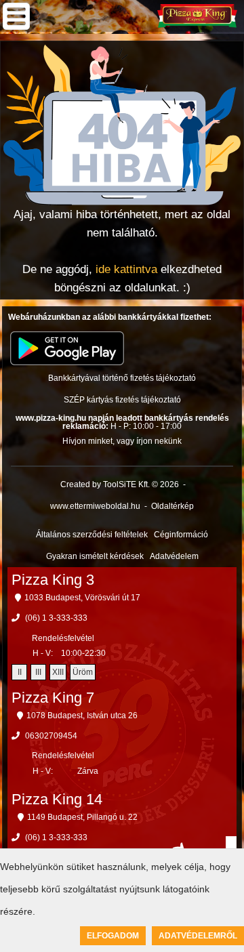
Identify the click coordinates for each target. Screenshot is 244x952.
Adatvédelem (174, 556)
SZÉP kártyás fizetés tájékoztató (122, 400)
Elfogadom (113, 935)
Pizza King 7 (53, 697)
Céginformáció (181, 534)
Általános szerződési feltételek (92, 534)
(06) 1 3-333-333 (56, 618)
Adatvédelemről (198, 935)
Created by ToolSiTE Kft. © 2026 (119, 484)
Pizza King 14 (57, 799)
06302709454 (51, 736)
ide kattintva (126, 269)
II (20, 672)
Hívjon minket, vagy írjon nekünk (122, 441)
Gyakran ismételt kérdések (95, 556)
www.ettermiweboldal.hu (95, 506)
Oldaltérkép (172, 506)
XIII (58, 672)
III (38, 672)
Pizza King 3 (53, 579)
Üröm (83, 672)
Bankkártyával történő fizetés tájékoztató (122, 378)
